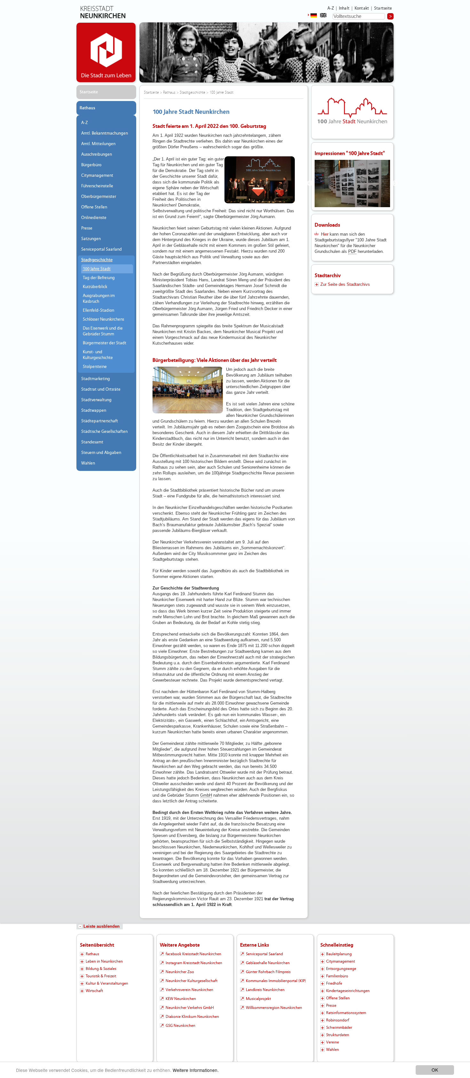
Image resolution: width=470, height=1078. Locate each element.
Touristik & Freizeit (101, 976)
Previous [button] (310, 183)
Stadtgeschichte (97, 259)
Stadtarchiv (328, 275)
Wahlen (88, 463)
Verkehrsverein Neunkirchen (189, 990)
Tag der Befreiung (99, 277)
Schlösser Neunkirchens (103, 319)
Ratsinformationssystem (346, 1013)
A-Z (330, 8)
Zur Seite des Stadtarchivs (345, 284)
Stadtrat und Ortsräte (101, 389)
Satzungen (91, 238)
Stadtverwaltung (96, 399)
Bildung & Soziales (101, 968)
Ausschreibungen (96, 154)
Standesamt (92, 442)
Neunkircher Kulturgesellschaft (191, 981)
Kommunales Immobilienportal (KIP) (276, 981)
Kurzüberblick (95, 286)
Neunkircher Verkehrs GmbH (190, 1007)
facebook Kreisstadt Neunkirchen (193, 954)
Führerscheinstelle (97, 186)
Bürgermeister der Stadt (104, 343)
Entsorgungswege (341, 968)
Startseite (383, 8)
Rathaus (87, 108)
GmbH (206, 795)
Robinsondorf (337, 1020)
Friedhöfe (334, 983)
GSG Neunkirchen (180, 1025)
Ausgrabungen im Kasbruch (99, 298)
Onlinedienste (93, 217)
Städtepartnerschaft (99, 421)
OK (435, 1069)
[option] (352, 183)
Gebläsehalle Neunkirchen (268, 963)
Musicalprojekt (258, 998)
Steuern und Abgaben (101, 452)
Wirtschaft (94, 990)
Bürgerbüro (91, 165)
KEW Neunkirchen (181, 998)
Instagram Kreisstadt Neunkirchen (194, 963)
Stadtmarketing (95, 378)
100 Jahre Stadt (97, 268)
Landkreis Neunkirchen (265, 990)
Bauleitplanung (339, 954)
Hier (325, 234)
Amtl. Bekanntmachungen (104, 133)
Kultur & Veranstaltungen (107, 983)
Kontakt (362, 8)
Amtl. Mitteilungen (98, 143)
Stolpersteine (95, 366)
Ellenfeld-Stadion (98, 310)
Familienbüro (337, 976)
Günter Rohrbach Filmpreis (268, 972)
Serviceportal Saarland (101, 249)
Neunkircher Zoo (180, 972)
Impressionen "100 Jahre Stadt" (350, 153)
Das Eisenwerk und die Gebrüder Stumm (103, 331)
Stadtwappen (93, 410)
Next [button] (395, 183)
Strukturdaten (337, 1035)
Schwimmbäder (339, 1027)
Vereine (332, 1042)
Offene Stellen (94, 207)
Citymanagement (97, 175)
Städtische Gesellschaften (104, 431)
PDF (352, 251)
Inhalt (344, 8)
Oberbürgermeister (98, 196)
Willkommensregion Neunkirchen (274, 1007)
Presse (86, 228)
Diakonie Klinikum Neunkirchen (192, 1016)
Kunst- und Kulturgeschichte (98, 354)
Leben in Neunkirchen (104, 961)
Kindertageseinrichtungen (348, 990)
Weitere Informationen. (196, 1070)
